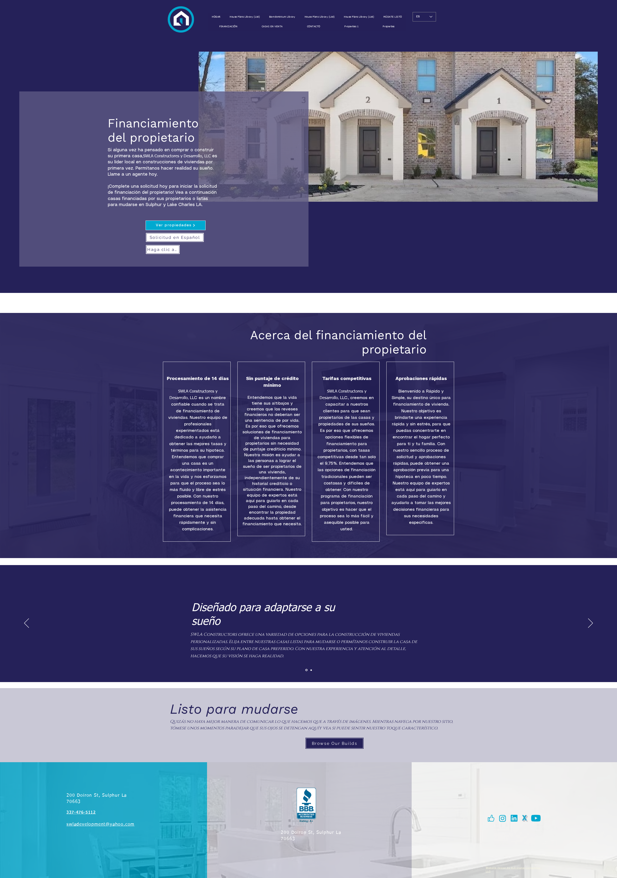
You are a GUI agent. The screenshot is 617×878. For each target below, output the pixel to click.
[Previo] (26, 623)
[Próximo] (590, 623)
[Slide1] (306, 670)
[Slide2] (311, 670)
